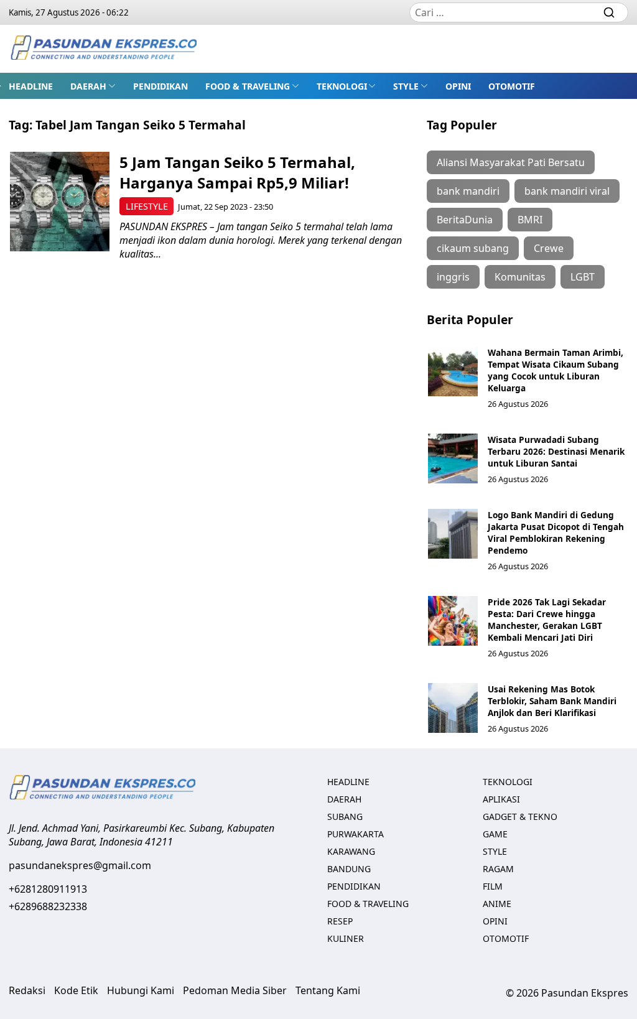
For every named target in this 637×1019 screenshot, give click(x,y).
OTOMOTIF (511, 86)
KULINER (345, 938)
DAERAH (88, 86)
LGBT (582, 277)
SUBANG (345, 816)
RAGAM (498, 869)
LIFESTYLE (147, 206)
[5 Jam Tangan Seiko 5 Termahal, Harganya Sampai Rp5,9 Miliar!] (59, 201)
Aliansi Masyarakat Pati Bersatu (511, 162)
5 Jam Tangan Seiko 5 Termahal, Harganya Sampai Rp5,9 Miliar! (237, 172)
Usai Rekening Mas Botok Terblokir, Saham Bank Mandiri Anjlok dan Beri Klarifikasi (552, 701)
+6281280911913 (48, 889)
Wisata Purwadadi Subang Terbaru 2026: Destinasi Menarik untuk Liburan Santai (556, 451)
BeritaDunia (465, 219)
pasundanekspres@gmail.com (80, 865)
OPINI (458, 86)
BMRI (530, 219)
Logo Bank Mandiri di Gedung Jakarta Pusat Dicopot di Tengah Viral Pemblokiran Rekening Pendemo (556, 532)
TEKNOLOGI (342, 86)
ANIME (497, 904)
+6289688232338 (48, 906)
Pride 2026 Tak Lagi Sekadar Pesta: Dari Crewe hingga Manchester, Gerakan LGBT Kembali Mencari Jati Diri (547, 619)
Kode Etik (76, 990)
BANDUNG (349, 869)
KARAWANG (351, 851)
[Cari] (609, 12)
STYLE (406, 86)
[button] (93, 86)
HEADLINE (31, 86)
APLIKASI (501, 799)
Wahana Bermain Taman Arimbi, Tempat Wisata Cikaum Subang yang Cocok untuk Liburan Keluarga (555, 370)
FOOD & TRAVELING (247, 86)
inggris (453, 277)
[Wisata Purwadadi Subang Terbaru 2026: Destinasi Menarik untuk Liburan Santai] (453, 458)
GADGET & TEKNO (520, 816)
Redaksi (27, 990)
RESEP (340, 921)
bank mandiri (468, 191)
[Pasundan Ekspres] (103, 49)
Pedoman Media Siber (235, 990)
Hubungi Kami (140, 990)
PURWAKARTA (355, 834)
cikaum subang (473, 248)
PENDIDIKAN (160, 86)
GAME (495, 834)
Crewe (549, 248)
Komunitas (520, 277)
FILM (493, 886)
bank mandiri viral (567, 191)
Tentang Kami (327, 990)
